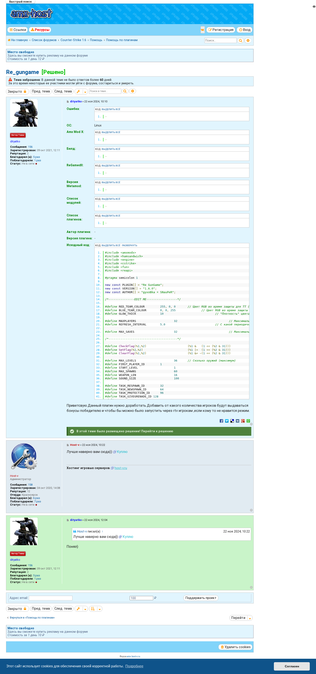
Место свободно (21, 52)
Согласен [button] (292, 666)
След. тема (63, 91)
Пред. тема (41, 91)
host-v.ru (121, 468)
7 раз (37, 501)
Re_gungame (22, 72)
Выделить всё (111, 109)
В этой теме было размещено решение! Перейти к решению (124, 431)
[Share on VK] (237, 421)
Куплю (122, 451)
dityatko (15, 141)
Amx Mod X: (75, 132)
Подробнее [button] (134, 666)
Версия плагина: (79, 238)
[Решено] (53, 72)
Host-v (14, 475)
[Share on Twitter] (226, 421)
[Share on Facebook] (221, 421)
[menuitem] (40, 30)
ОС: (69, 125)
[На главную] (32, 14)
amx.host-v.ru (133, 656)
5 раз (36, 156)
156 (30, 146)
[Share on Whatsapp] (248, 421)
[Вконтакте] (203, 29)
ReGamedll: (75, 165)
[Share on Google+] (243, 421)
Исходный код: (78, 245)
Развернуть (129, 245)
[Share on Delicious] (232, 421)
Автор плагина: (79, 232)
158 (30, 484)
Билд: (71, 148)
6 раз (36, 498)
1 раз (37, 160)
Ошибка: (73, 109)
